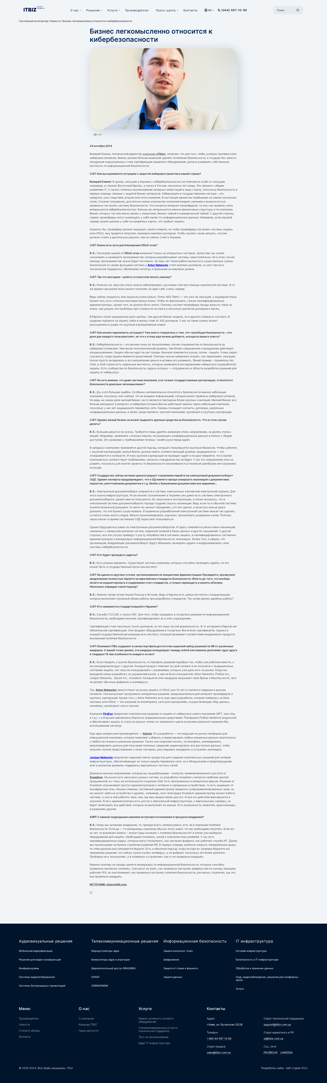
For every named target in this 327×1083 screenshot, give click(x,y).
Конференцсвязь (29, 968)
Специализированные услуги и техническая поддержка (158, 1029)
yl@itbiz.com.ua (273, 1038)
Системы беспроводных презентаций (42, 985)
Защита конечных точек (178, 950)
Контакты (190, 10)
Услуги (112, 10)
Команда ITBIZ (88, 1024)
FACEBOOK (271, 1052)
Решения (93, 10)
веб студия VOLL (297, 1068)
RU (210, 10)
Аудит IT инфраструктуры (154, 1043)
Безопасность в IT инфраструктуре (257, 959)
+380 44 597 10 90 (219, 1038)
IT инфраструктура (254, 941)
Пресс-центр (166, 10)
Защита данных (173, 976)
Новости (55, 20)
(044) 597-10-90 (234, 10)
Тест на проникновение (153, 1037)
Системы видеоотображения (37, 976)
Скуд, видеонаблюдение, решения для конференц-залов (267, 978)
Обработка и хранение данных (254, 968)
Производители (137, 10)
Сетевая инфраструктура (251, 950)
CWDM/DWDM (99, 985)
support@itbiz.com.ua (277, 1024)
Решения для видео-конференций (40, 959)
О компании (86, 1018)
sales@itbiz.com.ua (219, 1052)
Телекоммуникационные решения (124, 941)
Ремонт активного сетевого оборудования (156, 1020)
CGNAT (95, 976)
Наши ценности (88, 1030)
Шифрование (171, 959)
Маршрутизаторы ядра (105, 950)
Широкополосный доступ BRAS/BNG (113, 968)
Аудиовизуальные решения (45, 941)
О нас (74, 10)
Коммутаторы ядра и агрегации (110, 959)
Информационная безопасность (195, 941)
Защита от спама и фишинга (181, 968)
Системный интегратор (33, 20)
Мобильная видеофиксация (35, 950)
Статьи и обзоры (29, 1030)
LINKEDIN (286, 1052)
